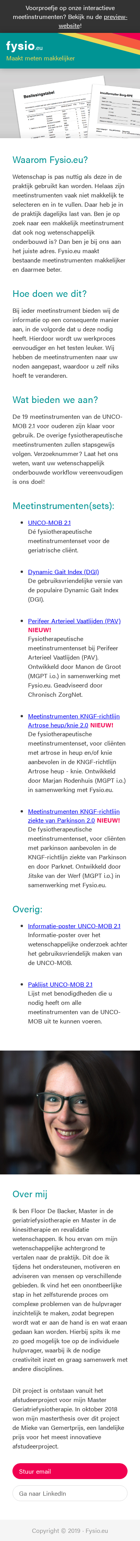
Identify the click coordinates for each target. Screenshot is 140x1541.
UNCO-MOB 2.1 (49, 522)
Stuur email (35, 1471)
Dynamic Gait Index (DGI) (63, 571)
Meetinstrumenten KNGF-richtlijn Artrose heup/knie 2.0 (74, 720)
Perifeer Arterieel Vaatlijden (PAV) (74, 620)
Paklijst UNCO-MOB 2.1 (60, 984)
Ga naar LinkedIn (42, 1493)
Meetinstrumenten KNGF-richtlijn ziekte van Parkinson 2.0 (74, 815)
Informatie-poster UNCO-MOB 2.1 (74, 925)
